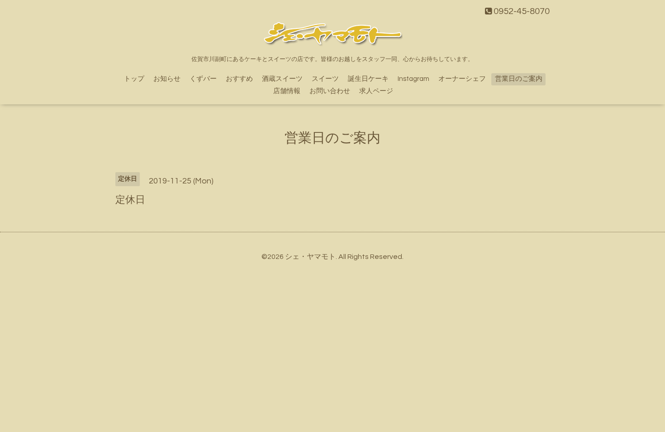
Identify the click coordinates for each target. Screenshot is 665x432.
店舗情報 (286, 91)
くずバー (203, 78)
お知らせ (166, 78)
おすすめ (239, 78)
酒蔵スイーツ (282, 78)
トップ (134, 78)
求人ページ (376, 91)
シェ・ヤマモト (310, 256)
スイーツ (325, 78)
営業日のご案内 (518, 78)
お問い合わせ (329, 91)
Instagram (413, 78)
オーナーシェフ (462, 78)
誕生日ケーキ (368, 78)
